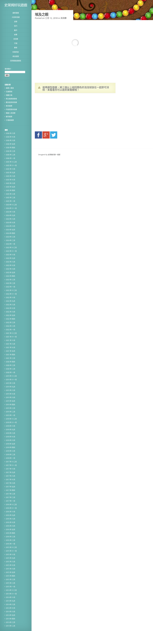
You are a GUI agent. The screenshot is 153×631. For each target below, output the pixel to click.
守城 (15, 43)
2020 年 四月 (10, 362)
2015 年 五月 (10, 572)
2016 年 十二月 (11, 504)
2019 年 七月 (10, 394)
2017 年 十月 (10, 469)
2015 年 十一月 (11, 551)
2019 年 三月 (10, 408)
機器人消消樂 (10, 113)
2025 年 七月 (10, 180)
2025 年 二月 (10, 197)
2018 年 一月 (10, 458)
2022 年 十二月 (11, 290)
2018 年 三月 (10, 451)
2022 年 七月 (10, 308)
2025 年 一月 (10, 201)
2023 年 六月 (10, 269)
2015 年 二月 (10, 583)
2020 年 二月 (10, 369)
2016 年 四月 (10, 533)
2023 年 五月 (10, 272)
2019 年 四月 (10, 404)
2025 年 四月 (10, 190)
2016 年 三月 (10, 537)
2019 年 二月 (10, 412)
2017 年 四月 (10, 490)
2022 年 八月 (10, 305)
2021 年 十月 (10, 340)
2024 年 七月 (10, 222)
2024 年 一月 (10, 244)
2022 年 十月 (10, 297)
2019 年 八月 (10, 390)
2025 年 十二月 (11, 162)
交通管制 (9, 91)
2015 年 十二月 (11, 547)
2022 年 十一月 (11, 294)
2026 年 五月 (10, 144)
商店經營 (16, 56)
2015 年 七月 (10, 565)
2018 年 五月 (10, 444)
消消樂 (15, 39)
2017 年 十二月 (11, 462)
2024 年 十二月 (11, 205)
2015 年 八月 (10, 562)
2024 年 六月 (10, 226)
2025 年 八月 (10, 176)
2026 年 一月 (10, 158)
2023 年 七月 (10, 265)
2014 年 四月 (10, 619)
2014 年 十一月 (11, 594)
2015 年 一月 (10, 586)
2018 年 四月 (10, 447)
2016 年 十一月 (11, 508)
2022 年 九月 (10, 301)
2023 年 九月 (10, 258)
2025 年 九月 (10, 172)
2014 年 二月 (10, 626)
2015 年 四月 (10, 576)
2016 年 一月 (10, 544)
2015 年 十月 (10, 554)
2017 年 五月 (10, 487)
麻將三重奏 (10, 88)
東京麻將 (9, 106)
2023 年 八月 (10, 262)
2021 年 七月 (10, 347)
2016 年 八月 (10, 519)
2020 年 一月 (10, 372)
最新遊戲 (16, 13)
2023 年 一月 (10, 287)
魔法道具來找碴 (11, 102)
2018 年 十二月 (11, 419)
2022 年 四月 (10, 319)
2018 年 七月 (10, 437)
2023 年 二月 (10, 283)
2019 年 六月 (10, 397)
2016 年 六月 (10, 526)
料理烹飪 (16, 52)
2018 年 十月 (10, 426)
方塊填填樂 (10, 120)
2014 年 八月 (10, 604)
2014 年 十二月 (11, 590)
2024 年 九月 (10, 215)
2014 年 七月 (10, 608)
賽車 (15, 48)
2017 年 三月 (10, 494)
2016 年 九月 (10, 515)
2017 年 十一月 (11, 465)
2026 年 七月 (10, 137)
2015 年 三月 (10, 579)
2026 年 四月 (10, 147)
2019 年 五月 (10, 401)
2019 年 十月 (10, 383)
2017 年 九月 (10, 472)
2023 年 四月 (10, 276)
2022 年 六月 (10, 312)
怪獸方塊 (9, 95)
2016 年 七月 (10, 522)
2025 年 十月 (10, 169)
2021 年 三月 (10, 358)
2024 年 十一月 (11, 208)
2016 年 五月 (10, 529)
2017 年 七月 (10, 479)
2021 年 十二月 (11, 333)
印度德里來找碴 (11, 109)
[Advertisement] (56, 112)
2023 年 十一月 (11, 251)
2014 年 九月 (10, 601)
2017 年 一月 (10, 501)
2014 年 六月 (10, 611)
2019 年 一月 (10, 415)
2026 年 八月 (10, 133)
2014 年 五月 (10, 615)
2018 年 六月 (10, 440)
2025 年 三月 (10, 194)
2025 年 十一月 (11, 165)
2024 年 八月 (10, 219)
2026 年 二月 (10, 155)
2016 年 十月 (10, 512)
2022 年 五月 (10, 315)
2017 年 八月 (10, 476)
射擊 (15, 34)
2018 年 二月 (10, 454)
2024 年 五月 (10, 230)
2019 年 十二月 (11, 376)
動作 (15, 30)
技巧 (15, 26)
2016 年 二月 (10, 540)
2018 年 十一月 (11, 422)
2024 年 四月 (10, 233)
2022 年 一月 (10, 329)
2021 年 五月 (10, 351)
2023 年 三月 (10, 280)
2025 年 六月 (10, 183)
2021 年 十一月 (11, 337)
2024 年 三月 (10, 237)
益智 (15, 21)
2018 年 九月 (10, 429)
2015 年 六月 (10, 569)
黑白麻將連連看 (11, 99)
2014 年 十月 (10, 597)
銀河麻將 (9, 116)
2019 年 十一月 (11, 379)
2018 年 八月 (10, 433)
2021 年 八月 (10, 344)
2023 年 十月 (10, 255)
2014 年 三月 (10, 622)
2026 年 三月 (10, 151)
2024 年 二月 (10, 240)
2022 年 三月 (10, 322)
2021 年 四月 (10, 354)
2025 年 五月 (10, 187)
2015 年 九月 (10, 558)
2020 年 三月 (10, 365)
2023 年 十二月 (11, 247)
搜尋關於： (9, 69)
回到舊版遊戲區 (15, 61)
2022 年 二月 (10, 326)
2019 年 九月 (10, 387)
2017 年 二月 (10, 497)
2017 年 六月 (10, 483)
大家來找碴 (16, 17)
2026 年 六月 (10, 140)
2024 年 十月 (10, 212)
